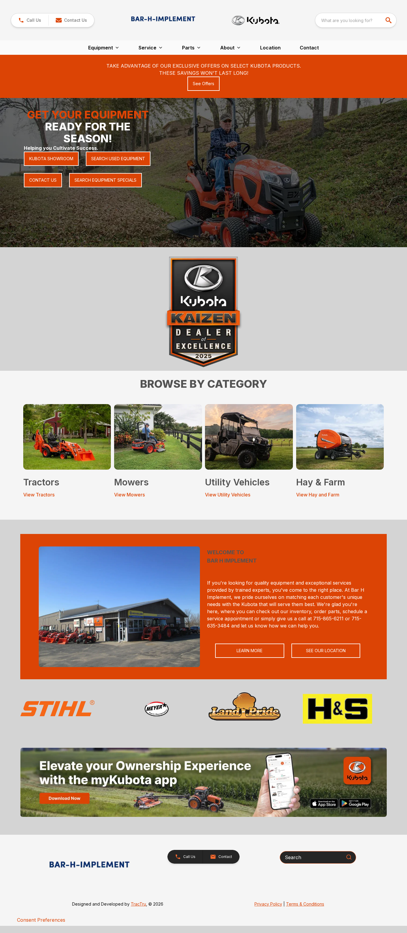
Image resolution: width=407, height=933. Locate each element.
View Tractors (39, 495)
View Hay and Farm (317, 495)
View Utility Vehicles (227, 495)
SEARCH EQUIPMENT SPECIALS (105, 180)
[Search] (349, 857)
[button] (29, 20)
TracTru (138, 903)
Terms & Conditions (305, 903)
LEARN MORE (249, 650)
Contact (309, 48)
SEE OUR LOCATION (326, 650)
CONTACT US (43, 180)
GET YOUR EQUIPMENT (88, 114)
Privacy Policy (268, 903)
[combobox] (355, 20)
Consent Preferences (41, 920)
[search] (389, 20)
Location (270, 48)
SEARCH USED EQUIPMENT (118, 158)
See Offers (203, 83)
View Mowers (129, 495)
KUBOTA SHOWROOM (51, 158)
